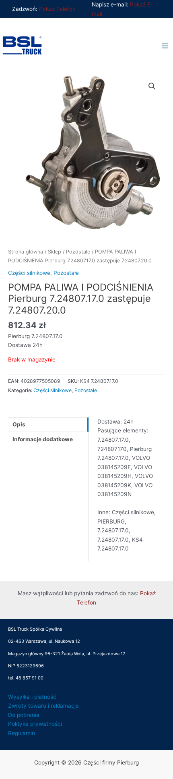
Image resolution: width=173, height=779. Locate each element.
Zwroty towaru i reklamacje (43, 705)
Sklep (54, 252)
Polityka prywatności (35, 724)
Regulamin (21, 733)
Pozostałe (78, 252)
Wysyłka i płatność (32, 697)
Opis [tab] (18, 424)
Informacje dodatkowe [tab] (42, 439)
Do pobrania (23, 715)
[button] (152, 86)
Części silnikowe (29, 273)
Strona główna (25, 252)
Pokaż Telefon (57, 9)
